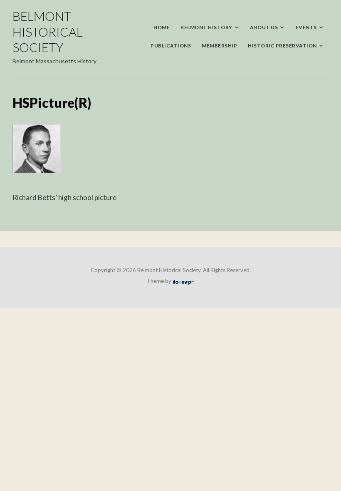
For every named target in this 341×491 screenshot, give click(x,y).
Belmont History (206, 27)
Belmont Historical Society (47, 31)
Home (161, 27)
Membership (219, 45)
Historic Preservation (282, 45)
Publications (171, 45)
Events (306, 27)
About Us (264, 27)
